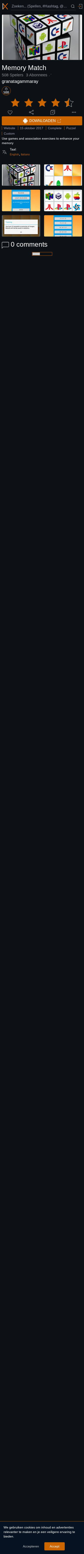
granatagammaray (20, 81)
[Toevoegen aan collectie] (52, 112)
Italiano (25, 154)
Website (9, 128)
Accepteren (31, 1546)
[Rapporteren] (74, 112)
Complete (55, 128)
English (14, 154)
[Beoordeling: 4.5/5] (42, 102)
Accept (54, 1546)
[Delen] (31, 112)
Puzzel (71, 128)
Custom (9, 133)
